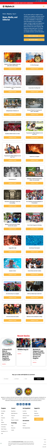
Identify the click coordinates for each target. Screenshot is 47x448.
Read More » (4, 364)
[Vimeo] (21, 404)
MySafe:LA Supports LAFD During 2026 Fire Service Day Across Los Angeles (38, 353)
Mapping (9, 14)
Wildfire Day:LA (23, 349)
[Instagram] (26, 404)
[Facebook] (18, 404)
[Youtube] (23, 404)
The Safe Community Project (17, 441)
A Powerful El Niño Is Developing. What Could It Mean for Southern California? (7, 354)
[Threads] (29, 404)
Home (4, 14)
